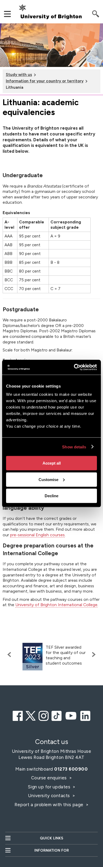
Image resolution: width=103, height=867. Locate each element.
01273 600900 (71, 769)
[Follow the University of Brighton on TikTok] (57, 715)
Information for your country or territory (44, 81)
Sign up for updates (50, 786)
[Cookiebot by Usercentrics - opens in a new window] (74, 367)
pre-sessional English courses (37, 534)
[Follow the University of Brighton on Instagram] (44, 715)
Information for (51, 850)
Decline (51, 496)
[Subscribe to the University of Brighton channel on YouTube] (71, 715)
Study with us (19, 74)
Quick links (51, 838)
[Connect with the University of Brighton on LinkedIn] (85, 715)
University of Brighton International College (56, 604)
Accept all (52, 463)
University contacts (49, 795)
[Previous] (10, 654)
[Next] (92, 654)
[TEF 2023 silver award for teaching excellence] (32, 657)
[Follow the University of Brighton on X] (31, 715)
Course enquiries (49, 777)
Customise (48, 479)
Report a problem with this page (50, 804)
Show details (74, 446)
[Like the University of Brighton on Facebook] (18, 715)
